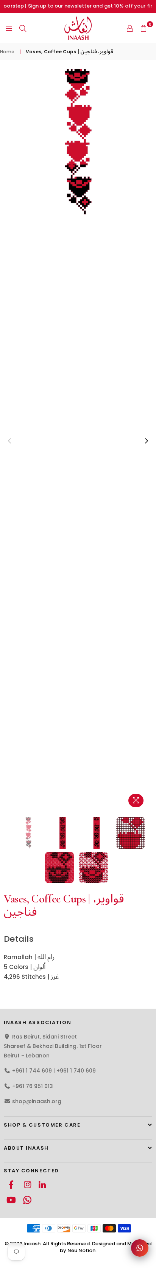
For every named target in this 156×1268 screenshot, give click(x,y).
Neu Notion (81, 1250)
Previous (9, 441)
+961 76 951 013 (32, 1086)
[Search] (23, 28)
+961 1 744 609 (32, 1070)
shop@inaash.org (36, 1101)
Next (146, 441)
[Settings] (130, 28)
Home (7, 52)
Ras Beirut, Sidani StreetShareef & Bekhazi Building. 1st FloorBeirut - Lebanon (53, 1046)
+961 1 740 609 (76, 1070)
